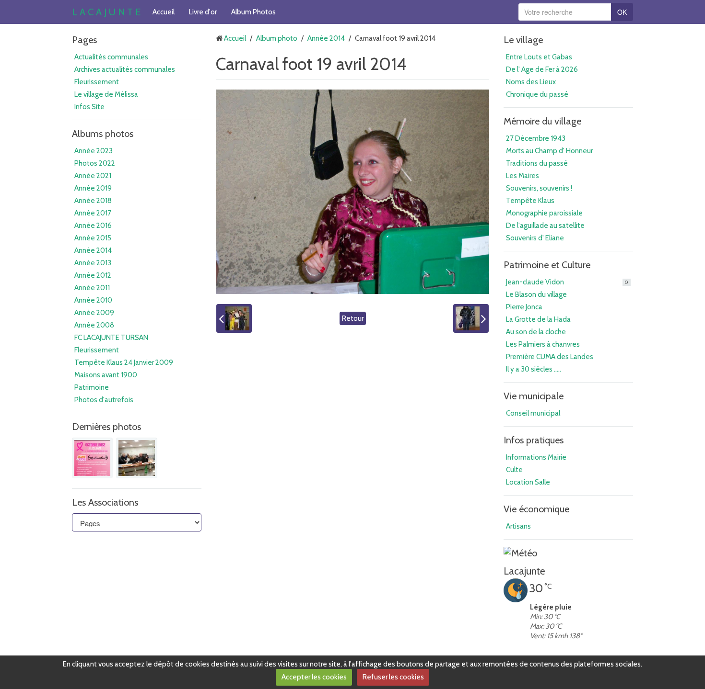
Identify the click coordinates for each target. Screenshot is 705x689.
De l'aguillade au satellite (545, 225)
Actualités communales (111, 57)
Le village (523, 39)
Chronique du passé (537, 94)
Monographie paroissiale (544, 213)
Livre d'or (203, 12)
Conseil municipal (533, 413)
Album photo (276, 38)
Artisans (518, 526)
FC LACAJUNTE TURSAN (111, 337)
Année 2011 (92, 287)
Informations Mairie (536, 457)
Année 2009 (94, 312)
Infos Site (89, 106)
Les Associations (105, 502)
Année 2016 (93, 225)
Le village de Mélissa (106, 94)
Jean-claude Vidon (567, 282)
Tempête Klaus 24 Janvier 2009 (123, 362)
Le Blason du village (536, 294)
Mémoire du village (542, 121)
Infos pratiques (534, 440)
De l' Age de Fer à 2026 (542, 69)
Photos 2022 (94, 163)
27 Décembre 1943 (535, 138)
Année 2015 (92, 238)
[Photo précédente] (234, 318)
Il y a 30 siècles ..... (533, 369)
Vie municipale (534, 396)
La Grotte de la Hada (538, 319)
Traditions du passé (537, 163)
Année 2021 (92, 175)
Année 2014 (93, 250)
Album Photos (253, 12)
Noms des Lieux (531, 82)
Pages (84, 39)
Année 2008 (94, 325)
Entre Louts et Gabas (539, 57)
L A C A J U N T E (106, 12)
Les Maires (522, 175)
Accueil (164, 12)
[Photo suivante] (471, 318)
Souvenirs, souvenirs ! (539, 188)
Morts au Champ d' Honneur (549, 151)
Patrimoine (91, 387)
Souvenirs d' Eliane (535, 238)
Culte (514, 469)
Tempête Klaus (530, 200)
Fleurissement (96, 82)
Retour (353, 318)
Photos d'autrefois (103, 399)
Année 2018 (93, 200)
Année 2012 (92, 275)
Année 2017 (92, 213)
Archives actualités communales (124, 69)
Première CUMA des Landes (549, 356)
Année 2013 (92, 263)
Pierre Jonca (524, 307)
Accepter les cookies (314, 677)
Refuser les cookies (393, 677)
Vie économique (536, 509)
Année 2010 (93, 300)
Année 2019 (93, 188)
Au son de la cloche (536, 332)
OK (622, 12)
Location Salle (528, 482)
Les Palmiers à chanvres (543, 344)
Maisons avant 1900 (105, 375)
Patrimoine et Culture (547, 265)
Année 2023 (93, 151)
